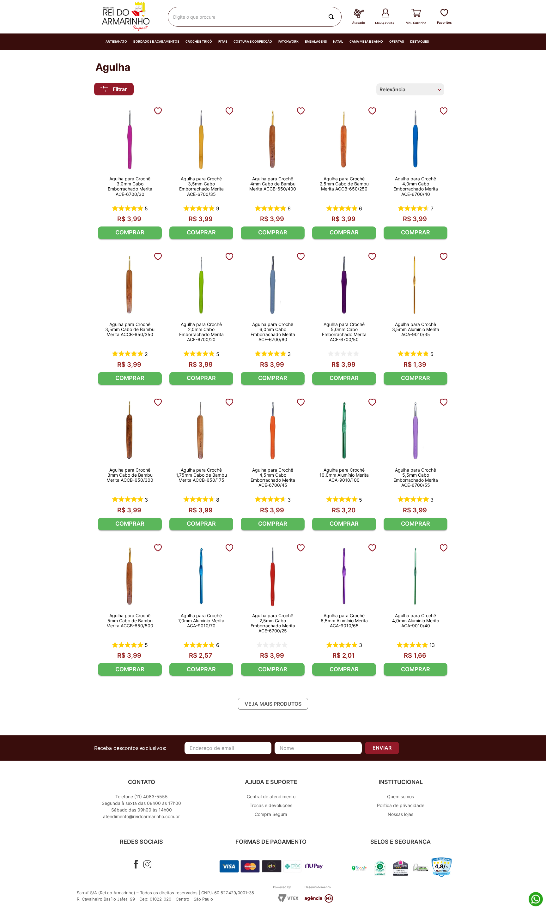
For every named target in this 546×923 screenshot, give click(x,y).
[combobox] (255, 17)
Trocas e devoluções (271, 805)
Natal (338, 41)
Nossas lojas (400, 814)
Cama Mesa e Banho (366, 41)
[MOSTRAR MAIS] (273, 704)
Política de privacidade (400, 805)
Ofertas (396, 41)
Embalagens (316, 41)
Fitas (222, 41)
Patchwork (288, 41)
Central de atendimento (271, 796)
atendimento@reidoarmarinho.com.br (141, 816)
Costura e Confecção (253, 41)
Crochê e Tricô (198, 41)
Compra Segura (271, 814)
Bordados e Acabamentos (156, 41)
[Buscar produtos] (332, 16)
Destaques (419, 41)
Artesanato (116, 41)
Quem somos (400, 796)
